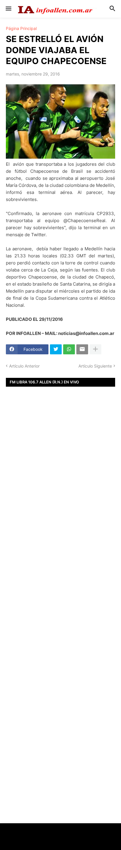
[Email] (82, 349)
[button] (8, 9)
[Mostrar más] (95, 349)
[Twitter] (56, 349)
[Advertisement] (60, 491)
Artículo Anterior (24, 365)
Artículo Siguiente (95, 365)
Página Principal (21, 28)
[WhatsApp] (69, 349)
